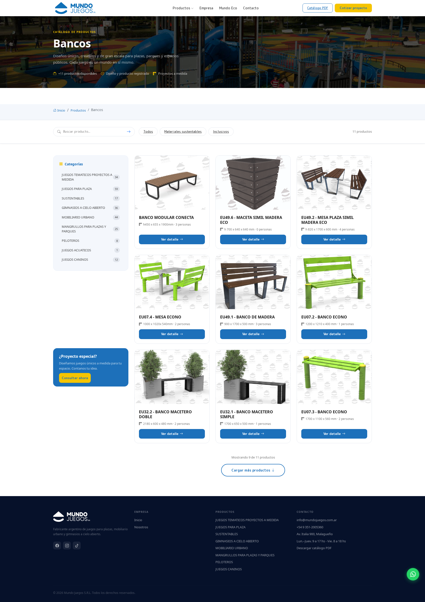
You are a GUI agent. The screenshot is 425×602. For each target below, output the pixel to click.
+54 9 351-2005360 (310, 527)
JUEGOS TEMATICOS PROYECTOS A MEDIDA (90, 177)
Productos (182, 8)
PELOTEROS (90, 240)
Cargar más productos (251, 470)
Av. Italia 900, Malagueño (315, 534)
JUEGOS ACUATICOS (90, 250)
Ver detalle (172, 182)
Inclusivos (221, 131)
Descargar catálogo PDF (314, 548)
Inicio (61, 110)
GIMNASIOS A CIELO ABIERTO (90, 207)
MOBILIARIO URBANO (90, 217)
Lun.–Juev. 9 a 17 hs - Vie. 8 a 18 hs (321, 541)
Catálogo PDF (317, 8)
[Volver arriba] (413, 593)
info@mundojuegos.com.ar (317, 520)
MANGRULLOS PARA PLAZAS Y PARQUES (90, 229)
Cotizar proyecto (353, 8)
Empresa (206, 8)
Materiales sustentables (183, 131)
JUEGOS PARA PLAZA (90, 188)
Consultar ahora (75, 378)
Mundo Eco (228, 8)
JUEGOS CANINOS (90, 259)
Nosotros (141, 527)
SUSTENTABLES (90, 198)
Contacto (251, 8)
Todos (148, 131)
